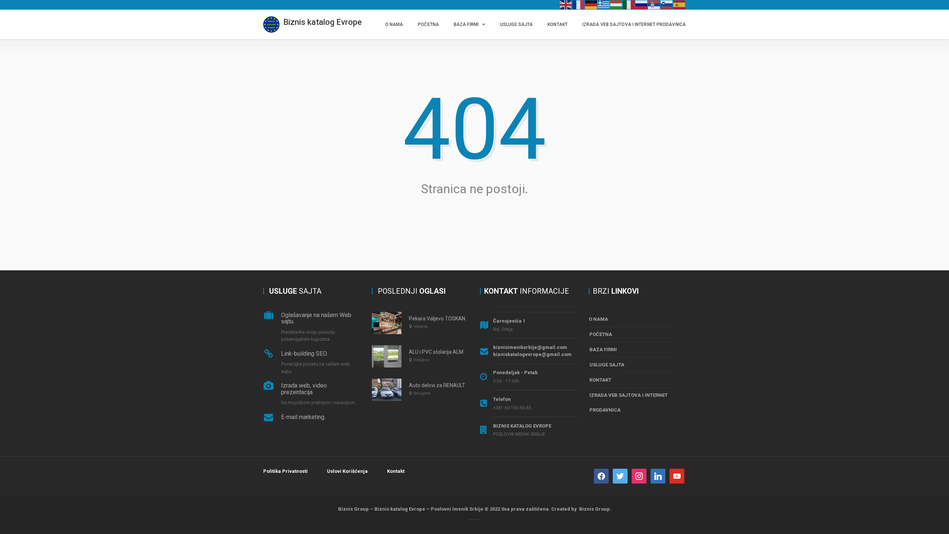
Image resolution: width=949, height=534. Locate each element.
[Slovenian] (667, 4)
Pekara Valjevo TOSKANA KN (442, 319)
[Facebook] (601, 475)
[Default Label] (658, 475)
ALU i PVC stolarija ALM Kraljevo (446, 352)
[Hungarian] (616, 4)
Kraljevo (421, 359)
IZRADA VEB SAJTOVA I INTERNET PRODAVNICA (634, 24)
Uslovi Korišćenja (347, 471)
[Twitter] (620, 475)
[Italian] (629, 4)
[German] (591, 4)
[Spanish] (679, 4)
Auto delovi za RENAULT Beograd (447, 385)
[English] (566, 4)
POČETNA (428, 24)
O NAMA (394, 24)
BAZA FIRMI (466, 24)
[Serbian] (654, 4)
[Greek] (604, 4)
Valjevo (421, 326)
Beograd (422, 393)
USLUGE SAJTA (516, 24)
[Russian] (641, 4)
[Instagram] (639, 475)
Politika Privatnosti (285, 471)
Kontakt (395, 471)
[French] (578, 4)
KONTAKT (558, 24)
